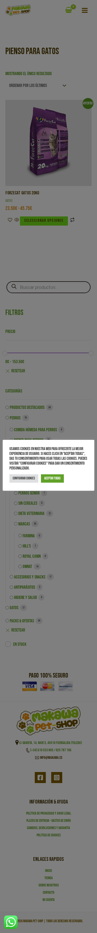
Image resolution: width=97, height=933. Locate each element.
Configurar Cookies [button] (24, 478)
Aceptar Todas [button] (52, 478)
